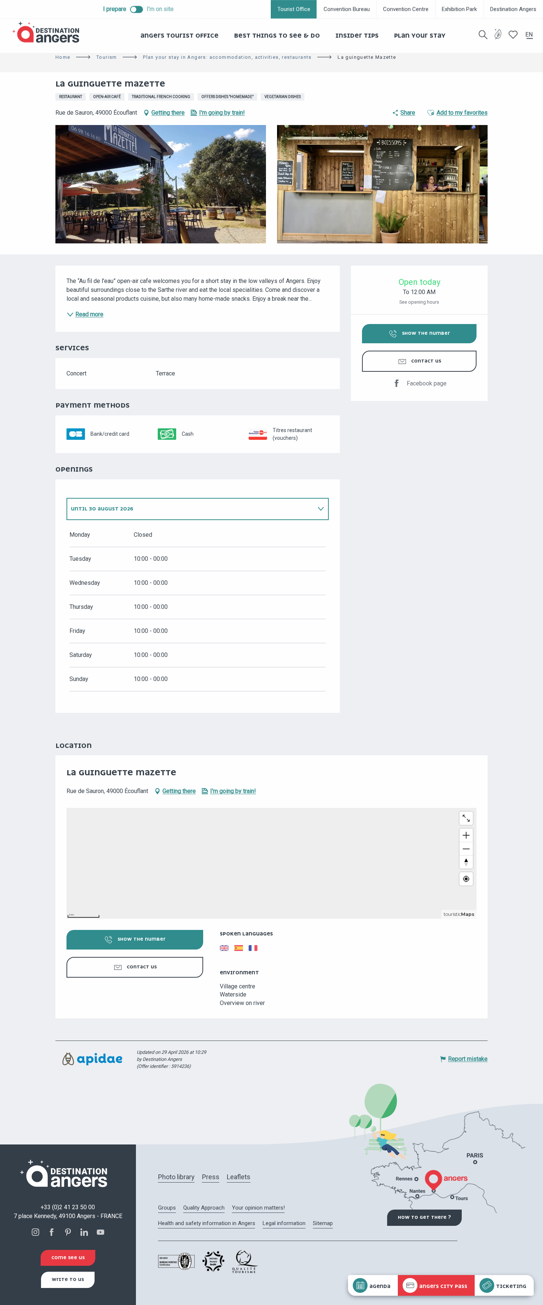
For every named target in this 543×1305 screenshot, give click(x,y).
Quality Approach (204, 1207)
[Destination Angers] (49, 32)
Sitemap (323, 1223)
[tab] (190, 509)
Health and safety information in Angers (206, 1223)
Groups (167, 1207)
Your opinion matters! (258, 1207)
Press (210, 1177)
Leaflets (238, 1177)
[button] (483, 34)
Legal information (284, 1223)
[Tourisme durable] (498, 38)
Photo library (176, 1177)
